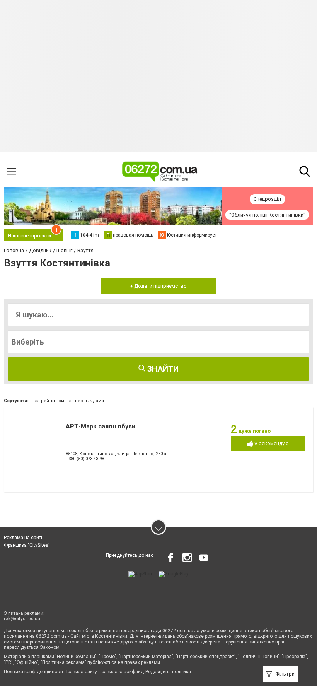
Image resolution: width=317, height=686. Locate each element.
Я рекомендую (271, 443)
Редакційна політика (168, 671)
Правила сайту (81, 671)
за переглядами (86, 400)
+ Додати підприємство (158, 286)
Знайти (162, 369)
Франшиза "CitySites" (27, 545)
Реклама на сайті (23, 537)
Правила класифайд (121, 671)
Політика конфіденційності (33, 671)
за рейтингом (49, 400)
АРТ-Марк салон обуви (100, 426)
